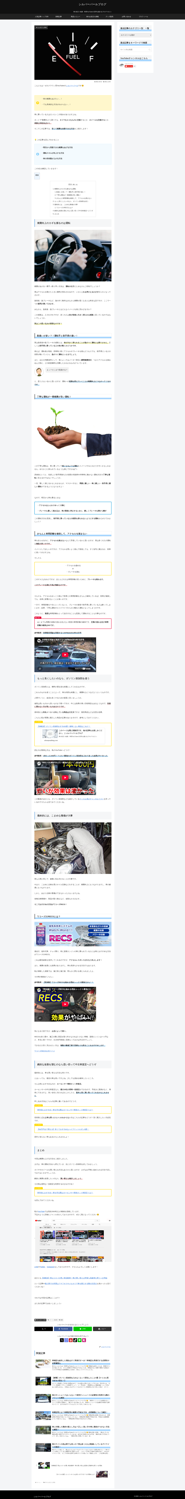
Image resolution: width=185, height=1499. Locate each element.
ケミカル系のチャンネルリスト (91, 799)
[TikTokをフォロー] (75, 1340)
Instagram (51, 1267)
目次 (70, 184)
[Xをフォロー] (62, 1340)
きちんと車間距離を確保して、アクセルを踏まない (74, 198)
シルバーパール (72, 86)
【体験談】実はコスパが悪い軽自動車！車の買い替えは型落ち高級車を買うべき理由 (74, 1278)
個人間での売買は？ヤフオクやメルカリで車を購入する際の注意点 (71, 1284)
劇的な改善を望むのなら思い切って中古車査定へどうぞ (73, 211)
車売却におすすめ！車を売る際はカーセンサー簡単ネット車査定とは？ (65, 1110)
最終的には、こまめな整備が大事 (66, 204)
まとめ (56, 214)
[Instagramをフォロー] (66, 1340)
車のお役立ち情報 (41, 1320)
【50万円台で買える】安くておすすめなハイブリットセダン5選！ (63, 1129)
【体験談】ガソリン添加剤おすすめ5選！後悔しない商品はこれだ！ (64, 726)
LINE (36, 1267)
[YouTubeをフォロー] (71, 1340)
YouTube (41, 1211)
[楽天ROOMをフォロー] (84, 1340)
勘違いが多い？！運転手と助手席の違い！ (71, 192)
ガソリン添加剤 (53, 1320)
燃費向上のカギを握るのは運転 (65, 189)
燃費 (61, 1320)
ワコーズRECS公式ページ (44, 1051)
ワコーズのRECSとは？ (64, 207)
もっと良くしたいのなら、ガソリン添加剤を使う (71, 201)
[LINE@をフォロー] (80, 1340)
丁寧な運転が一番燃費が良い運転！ (68, 195)
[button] (102, 1329)
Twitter (42, 1267)
